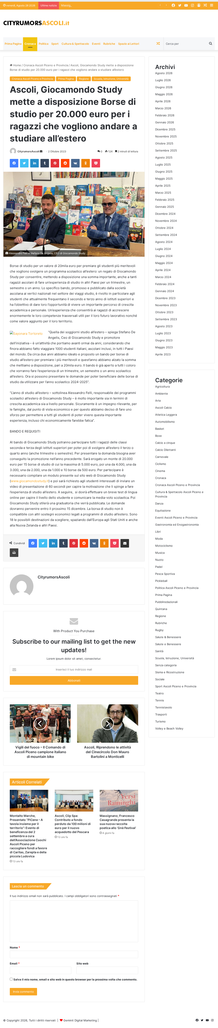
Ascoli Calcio (163, 407)
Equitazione (163, 510)
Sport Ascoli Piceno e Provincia (175, 686)
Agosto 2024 (163, 242)
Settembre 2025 (166, 150)
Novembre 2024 (166, 220)
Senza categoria (165, 665)
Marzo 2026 (163, 108)
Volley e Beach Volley (169, 728)
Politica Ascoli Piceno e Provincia (176, 588)
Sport (55, 43)
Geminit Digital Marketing (80, 1020)
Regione (84, 78)
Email (15, 963)
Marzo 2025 (163, 192)
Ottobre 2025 (164, 143)
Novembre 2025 (166, 136)
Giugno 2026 (163, 87)
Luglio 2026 (163, 80)
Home (16, 65)
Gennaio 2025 (164, 206)
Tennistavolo (163, 707)
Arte (158, 400)
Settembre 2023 (166, 319)
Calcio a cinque (165, 442)
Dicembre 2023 (165, 298)
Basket (159, 428)
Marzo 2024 (163, 277)
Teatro (159, 693)
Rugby (159, 630)
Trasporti (161, 714)
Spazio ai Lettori (128, 43)
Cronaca (30, 43)
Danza (159, 503)
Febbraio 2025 (164, 199)
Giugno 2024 (163, 256)
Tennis (159, 700)
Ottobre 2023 (164, 312)
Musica (160, 552)
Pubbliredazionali (166, 602)
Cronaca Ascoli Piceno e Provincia (45, 65)
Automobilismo (165, 421)
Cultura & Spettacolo (75, 43)
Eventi (96, 43)
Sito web (82, 963)
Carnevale (161, 456)
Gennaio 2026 (164, 122)
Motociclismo (164, 545)
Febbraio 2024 (164, 284)
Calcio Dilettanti (165, 449)
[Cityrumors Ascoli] (36, 23)
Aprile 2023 (163, 354)
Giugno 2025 (163, 171)
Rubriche (109, 43)
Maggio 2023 (164, 347)
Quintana (161, 609)
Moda (159, 538)
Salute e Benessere (168, 644)
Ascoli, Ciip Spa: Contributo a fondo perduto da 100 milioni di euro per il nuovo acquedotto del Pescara (73, 824)
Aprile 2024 (163, 270)
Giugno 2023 (163, 340)
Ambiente (161, 393)
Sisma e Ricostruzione (169, 672)
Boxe (158, 435)
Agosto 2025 (163, 157)
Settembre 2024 (166, 234)
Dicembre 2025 (165, 129)
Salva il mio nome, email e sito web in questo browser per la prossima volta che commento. (75, 979)
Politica (43, 43)
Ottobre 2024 (164, 227)
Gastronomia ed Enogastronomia (177, 524)
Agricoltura (162, 386)
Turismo (160, 721)
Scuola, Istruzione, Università (111, 78)
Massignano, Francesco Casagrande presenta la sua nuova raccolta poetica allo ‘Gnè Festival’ (123, 5)
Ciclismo (160, 464)
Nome (15, 947)
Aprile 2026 (163, 101)
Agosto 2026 (163, 73)
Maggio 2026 (164, 94)
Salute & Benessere (168, 637)
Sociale (160, 679)
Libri (158, 531)
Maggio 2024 (164, 263)
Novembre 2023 (166, 305)
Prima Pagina (13, 43)
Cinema (160, 471)
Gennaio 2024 (164, 291)
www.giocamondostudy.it (30, 481)
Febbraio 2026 (164, 115)
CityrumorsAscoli (28, 151)
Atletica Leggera (166, 414)
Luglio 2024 (163, 249)
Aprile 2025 (163, 185)
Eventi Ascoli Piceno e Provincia (176, 517)
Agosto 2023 (163, 326)
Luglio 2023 (163, 333)
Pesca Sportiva (165, 573)
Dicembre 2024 (165, 213)
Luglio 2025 (163, 164)
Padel (158, 566)
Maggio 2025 (164, 178)
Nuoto (159, 559)
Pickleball (161, 580)
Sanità (159, 651)
